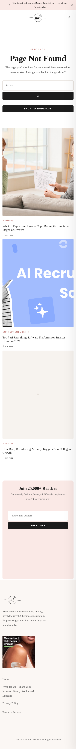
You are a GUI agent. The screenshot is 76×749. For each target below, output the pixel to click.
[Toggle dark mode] (70, 17)
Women (7, 220)
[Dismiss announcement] (71, 5)
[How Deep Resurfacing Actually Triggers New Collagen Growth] (38, 395)
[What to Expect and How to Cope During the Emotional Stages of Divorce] (38, 172)
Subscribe (38, 525)
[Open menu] (6, 17)
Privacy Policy (10, 703)
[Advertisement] (57, 649)
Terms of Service (11, 712)
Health (7, 443)
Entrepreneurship (16, 332)
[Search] (38, 96)
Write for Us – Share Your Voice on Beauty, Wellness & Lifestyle (18, 691)
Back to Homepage (38, 108)
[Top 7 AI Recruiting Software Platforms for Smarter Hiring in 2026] (38, 283)
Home (5, 679)
